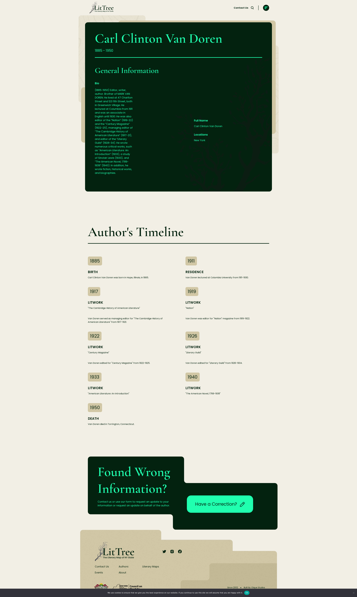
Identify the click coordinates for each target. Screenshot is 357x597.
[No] (353, 592)
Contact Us (241, 7)
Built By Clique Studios (254, 587)
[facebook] (180, 551)
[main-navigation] (266, 8)
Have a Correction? (216, 504)
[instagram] (172, 551)
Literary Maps (150, 566)
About (122, 572)
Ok (247, 593)
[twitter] (164, 551)
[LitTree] (101, 8)
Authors (123, 566)
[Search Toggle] (252, 7)
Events (99, 572)
